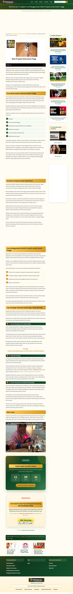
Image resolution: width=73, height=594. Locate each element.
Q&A (29, 563)
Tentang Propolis (10, 565)
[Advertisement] (36, 21)
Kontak (51, 563)
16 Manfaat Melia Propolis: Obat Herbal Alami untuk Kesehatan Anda (58, 118)
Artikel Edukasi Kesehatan (13, 570)
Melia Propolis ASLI (58, 142)
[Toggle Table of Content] (43, 65)
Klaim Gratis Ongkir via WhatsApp (25, 485)
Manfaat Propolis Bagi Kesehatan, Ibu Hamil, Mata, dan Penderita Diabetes (26, 351)
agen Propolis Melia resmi (36, 511)
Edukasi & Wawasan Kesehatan (28, 530)
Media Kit (51, 568)
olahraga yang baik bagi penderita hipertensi (29, 371)
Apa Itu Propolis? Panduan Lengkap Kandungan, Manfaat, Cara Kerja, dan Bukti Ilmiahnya (58, 50)
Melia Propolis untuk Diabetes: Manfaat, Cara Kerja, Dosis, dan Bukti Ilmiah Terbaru (58, 67)
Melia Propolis (15, 68)
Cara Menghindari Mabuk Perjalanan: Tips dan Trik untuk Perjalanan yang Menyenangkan (58, 102)
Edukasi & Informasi (11, 568)
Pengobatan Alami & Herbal (13, 573)
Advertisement (52, 565)
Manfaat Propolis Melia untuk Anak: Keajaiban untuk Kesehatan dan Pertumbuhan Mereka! (58, 84)
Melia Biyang (12, 511)
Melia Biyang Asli (58, 156)
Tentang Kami (9, 563)
